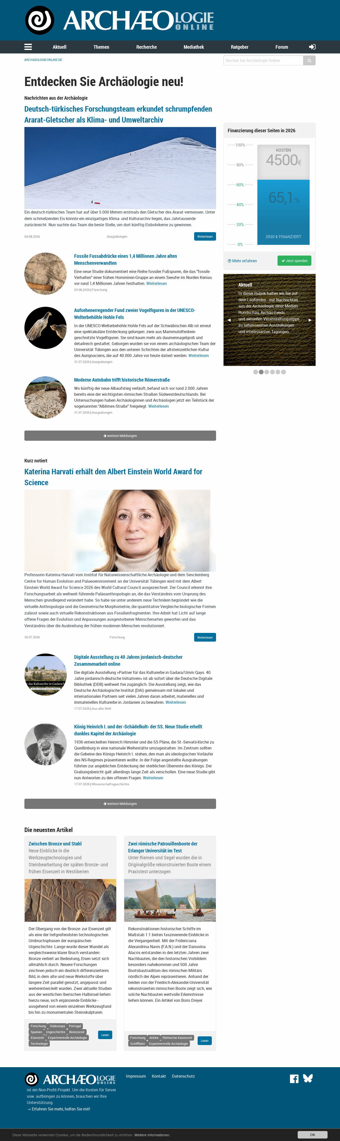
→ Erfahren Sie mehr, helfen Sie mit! (58, 1109)
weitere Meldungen (122, 435)
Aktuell (59, 47)
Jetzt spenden (296, 260)
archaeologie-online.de (43, 60)
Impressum (136, 1076)
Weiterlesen (205, 236)
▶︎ (312, 322)
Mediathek (194, 47)
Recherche (146, 47)
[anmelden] (312, 47)
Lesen (105, 1035)
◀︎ (230, 322)
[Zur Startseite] (120, 20)
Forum (282, 47)
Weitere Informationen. (152, 1134)
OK (312, 1134)
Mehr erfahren (244, 260)
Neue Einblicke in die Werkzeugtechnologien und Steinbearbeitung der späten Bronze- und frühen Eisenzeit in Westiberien (68, 861)
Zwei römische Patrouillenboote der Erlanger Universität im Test (162, 847)
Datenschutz (183, 1076)
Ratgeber (239, 47)
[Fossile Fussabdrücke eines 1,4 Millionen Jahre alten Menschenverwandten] (45, 273)
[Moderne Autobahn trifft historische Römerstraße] (45, 397)
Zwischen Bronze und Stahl (55, 843)
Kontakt (159, 1076)
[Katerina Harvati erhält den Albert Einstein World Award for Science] (120, 530)
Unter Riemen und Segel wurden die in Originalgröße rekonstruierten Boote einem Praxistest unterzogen (169, 864)
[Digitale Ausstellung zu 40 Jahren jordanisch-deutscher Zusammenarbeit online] (45, 674)
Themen (101, 47)
